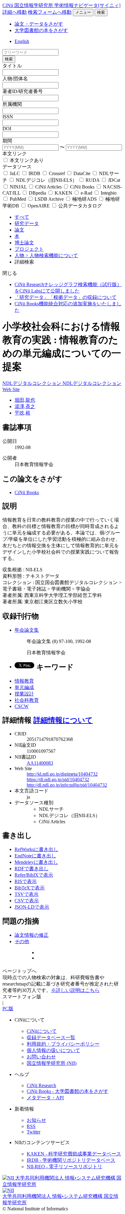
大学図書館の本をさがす (41, 30)
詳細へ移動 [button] (14, 12)
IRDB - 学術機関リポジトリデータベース (71, 1160)
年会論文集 (27, 630)
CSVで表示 (27, 900)
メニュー (83, 12)
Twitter (33, 1131)
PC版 (7, 1008)
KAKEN (63, 193)
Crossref (57, 173)
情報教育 (24, 681)
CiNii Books (82, 186)
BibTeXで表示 (30, 887)
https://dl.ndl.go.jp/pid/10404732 (58, 779)
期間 (7, 140)
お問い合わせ (41, 1056)
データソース (17, 166)
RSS (31, 1126)
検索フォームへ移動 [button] (50, 12)
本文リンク (14, 153)
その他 (22, 941)
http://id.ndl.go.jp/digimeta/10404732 (62, 774)
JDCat (113, 180)
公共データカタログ (79, 205)
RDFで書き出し (32, 868)
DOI (6, 128)
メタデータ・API (45, 1097)
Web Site (11, 389)
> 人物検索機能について (51, 255)
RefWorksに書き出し (36, 849)
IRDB (34, 173)
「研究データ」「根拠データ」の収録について (66, 297)
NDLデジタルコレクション (32, 383)
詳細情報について (63, 720)
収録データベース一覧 (51, 1037)
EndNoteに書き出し (35, 855)
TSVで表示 (27, 894)
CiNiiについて (42, 1031)
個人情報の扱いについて (53, 1050)
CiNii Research (41, 1085)
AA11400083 (40, 763)
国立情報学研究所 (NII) (51, 1063)
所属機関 (12, 104)
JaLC (14, 173)
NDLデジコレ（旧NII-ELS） (46, 180)
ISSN (7, 116)
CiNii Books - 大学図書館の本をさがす (67, 1091)
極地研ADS (84, 199)
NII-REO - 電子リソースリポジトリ (64, 1166)
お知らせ (36, 1120)
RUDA (92, 180)
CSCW (22, 706)
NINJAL (18, 186)
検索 (101, 12)
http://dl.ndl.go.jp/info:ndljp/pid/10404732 (67, 785)
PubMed (17, 199)
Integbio (108, 193)
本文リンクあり (26, 160)
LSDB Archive (49, 199)
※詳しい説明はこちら (75, 990)
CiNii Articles (48, 186)
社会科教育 (27, 700)
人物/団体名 (15, 78)
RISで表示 (26, 881)
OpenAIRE (38, 205)
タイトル (12, 65)
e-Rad (86, 193)
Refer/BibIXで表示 (34, 875)
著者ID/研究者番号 (22, 91)
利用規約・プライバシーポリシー (63, 1044)
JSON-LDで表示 (32, 907)
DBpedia (37, 193)
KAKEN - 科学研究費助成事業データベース (74, 1153)
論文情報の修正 (32, 935)
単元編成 (24, 687)
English (22, 41)
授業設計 (24, 693)
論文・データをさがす (39, 24)
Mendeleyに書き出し (36, 862)
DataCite (82, 173)
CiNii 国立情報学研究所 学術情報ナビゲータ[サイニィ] (61, 5)
